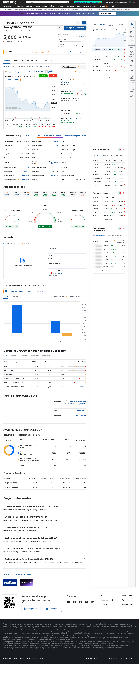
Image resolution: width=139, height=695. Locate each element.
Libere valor (80, 36)
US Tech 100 (97, 60)
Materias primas (110, 24)
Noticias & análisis (30, 61)
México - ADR (83, 9)
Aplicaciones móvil (107, 600)
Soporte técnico (127, 604)
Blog (102, 595)
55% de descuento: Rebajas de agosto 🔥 (88, 2)
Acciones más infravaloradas (99, 229)
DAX (94, 63)
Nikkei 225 (96, 67)
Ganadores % (107, 155)
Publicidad (125, 600)
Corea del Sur (81, 415)
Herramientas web (107, 609)
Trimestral (14, 296)
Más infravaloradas (99, 235)
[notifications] (130, 2)
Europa (98, 9)
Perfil (14, 66)
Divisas (95, 25)
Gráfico (16, 61)
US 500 (95, 56)
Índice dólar (96, 70)
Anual (5, 296)
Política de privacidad (111, 658)
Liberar (35, 386)
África (113, 9)
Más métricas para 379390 (75, 136)
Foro (52, 61)
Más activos (96, 155)
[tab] (6, 194)
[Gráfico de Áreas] (10, 72)
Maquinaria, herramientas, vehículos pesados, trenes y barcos (75, 403)
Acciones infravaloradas (124, 9)
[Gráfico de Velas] (5, 72)
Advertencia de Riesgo (128, 658)
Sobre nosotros (127, 595)
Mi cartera (104, 604)
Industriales (81, 411)
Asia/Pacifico (106, 9)
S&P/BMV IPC (97, 49)
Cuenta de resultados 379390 (22, 285)
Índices (102, 25)
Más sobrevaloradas (114, 235)
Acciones (8, 9)
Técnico (43, 61)
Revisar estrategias (76, 52)
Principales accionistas (25, 66)
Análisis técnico (13, 186)
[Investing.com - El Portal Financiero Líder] (12, 2)
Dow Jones (96, 53)
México (31, 9)
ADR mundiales (73, 9)
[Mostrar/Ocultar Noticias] (46, 71)
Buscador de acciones (90, 6)
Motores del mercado (102, 149)
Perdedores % (119, 155)
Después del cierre (53, 9)
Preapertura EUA (41, 9)
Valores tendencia (100, 193)
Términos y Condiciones (92, 658)
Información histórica (42, 66)
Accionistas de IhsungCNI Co (21, 429)
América (91, 9)
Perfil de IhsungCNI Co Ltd (20, 395)
